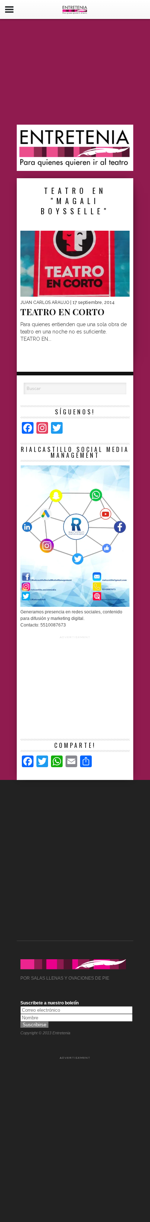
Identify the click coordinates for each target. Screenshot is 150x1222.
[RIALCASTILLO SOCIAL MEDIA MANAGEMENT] (75, 605)
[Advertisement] (75, 71)
